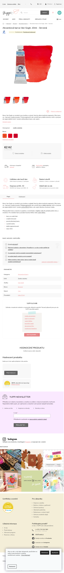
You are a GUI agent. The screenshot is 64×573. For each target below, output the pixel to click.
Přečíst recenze (15, 384)
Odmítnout (43, 553)
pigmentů (27, 205)
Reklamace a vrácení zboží (41, 511)
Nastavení (11, 566)
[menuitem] (5, 19)
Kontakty (35, 516)
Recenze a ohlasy (8, 534)
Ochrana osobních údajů (40, 514)
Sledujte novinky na (43, 537)
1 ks (18, 291)
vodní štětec (41, 213)
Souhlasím (54, 553)
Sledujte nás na (41, 546)
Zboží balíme (39, 165)
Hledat (44, 12)
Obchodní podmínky (39, 509)
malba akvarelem (29, 316)
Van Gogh (20, 283)
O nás (3, 4)
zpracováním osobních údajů (37, 419)
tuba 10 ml (20, 295)
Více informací (24, 555)
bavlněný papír (28, 324)
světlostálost (24, 207)
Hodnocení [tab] (21, 197)
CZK (40, 4)
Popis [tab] (7, 197)
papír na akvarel (29, 319)
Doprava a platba (11, 4)
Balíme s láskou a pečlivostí (41, 504)
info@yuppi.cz (39, 534)
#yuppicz (27, 442)
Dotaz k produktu (18, 153)
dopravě (11, 167)
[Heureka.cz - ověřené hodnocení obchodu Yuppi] (7, 506)
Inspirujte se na (42, 542)
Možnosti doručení (7, 140)
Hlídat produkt (46, 153)
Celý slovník (30, 335)
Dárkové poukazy (38, 507)
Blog (18, 4)
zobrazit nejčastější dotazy (49, 262)
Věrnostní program (9, 532)
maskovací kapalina (30, 329)
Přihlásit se (19, 425)
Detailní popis (6, 122)
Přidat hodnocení (10, 373)
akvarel (14, 244)
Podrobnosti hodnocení (28, 32)
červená (19, 287)
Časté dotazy (7, 529)
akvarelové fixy (28, 326)
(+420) (31, 4)
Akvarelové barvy (22, 274)
